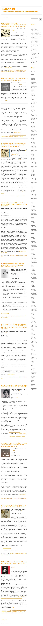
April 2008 (32, 365)
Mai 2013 (32, 283)
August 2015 (33, 247)
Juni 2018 (32, 202)
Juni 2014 (32, 266)
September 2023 (34, 118)
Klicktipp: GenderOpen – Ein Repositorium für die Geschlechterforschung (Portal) (14, 79)
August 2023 (33, 119)
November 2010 (34, 323)
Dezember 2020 (33, 162)
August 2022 (33, 135)
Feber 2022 (33, 143)
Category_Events (12, 195)
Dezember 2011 (33, 306)
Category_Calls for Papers (14, 255)
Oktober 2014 (33, 261)
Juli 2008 (32, 361)
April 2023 (32, 124)
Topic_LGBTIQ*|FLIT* (12, 71)
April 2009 (32, 349)
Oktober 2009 (33, 341)
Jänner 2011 (33, 321)
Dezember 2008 (33, 354)
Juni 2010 (32, 330)
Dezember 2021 (33, 146)
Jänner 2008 (33, 369)
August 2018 (33, 199)
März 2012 (33, 302)
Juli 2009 (32, 345)
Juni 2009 (32, 346)
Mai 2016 (32, 235)
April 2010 (32, 333)
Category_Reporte (34, 38)
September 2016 (34, 230)
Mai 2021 (32, 155)
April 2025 (32, 92)
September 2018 (34, 198)
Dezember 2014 (33, 258)
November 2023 (34, 115)
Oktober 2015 (33, 245)
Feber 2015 (33, 255)
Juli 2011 (32, 313)
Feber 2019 (33, 191)
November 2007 (34, 372)
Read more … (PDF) (11, 374)
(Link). (16, 94)
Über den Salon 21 (10, 3)
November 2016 (34, 227)
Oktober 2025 (33, 84)
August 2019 (33, 183)
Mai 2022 (32, 139)
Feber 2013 (33, 287)
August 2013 (33, 279)
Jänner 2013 (33, 289)
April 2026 (32, 76)
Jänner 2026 (33, 80)
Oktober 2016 (33, 229)
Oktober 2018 (33, 197)
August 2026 (33, 71)
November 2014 (34, 259)
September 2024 (34, 102)
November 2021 (34, 147)
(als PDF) (17, 275)
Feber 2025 (33, 95)
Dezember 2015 (33, 242)
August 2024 (33, 103)
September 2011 (34, 310)
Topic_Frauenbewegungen (8, 136)
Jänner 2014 (33, 273)
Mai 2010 (32, 332)
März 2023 (33, 126)
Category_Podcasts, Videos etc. (36, 34)
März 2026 (33, 78)
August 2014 (33, 263)
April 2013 (32, 285)
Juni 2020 (32, 170)
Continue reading (17, 132)
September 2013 (34, 278)
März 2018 (33, 206)
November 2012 (34, 291)
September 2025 (34, 86)
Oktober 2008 (33, 357)
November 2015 (34, 243)
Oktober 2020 (33, 165)
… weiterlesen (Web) (22, 494)
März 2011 (33, 318)
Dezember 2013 (33, 274)
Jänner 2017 (33, 225)
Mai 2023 (32, 123)
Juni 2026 (32, 74)
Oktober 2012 (33, 293)
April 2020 (32, 173)
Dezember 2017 (33, 210)
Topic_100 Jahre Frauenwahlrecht (6, 498)
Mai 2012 (32, 299)
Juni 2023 (32, 122)
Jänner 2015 (33, 257)
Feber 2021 (33, 159)
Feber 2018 (33, 207)
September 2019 (34, 182)
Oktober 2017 (33, 213)
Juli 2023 (32, 120)
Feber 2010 (33, 336)
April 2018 (32, 205)
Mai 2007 (32, 380)
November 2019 (34, 179)
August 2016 (33, 231)
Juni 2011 (32, 314)
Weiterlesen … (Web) (8, 67)
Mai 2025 (32, 91)
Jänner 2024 (33, 112)
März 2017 (33, 222)
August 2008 (33, 360)
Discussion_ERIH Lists (34, 41)
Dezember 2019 (33, 178)
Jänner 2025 (33, 96)
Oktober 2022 (33, 132)
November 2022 (34, 131)
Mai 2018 (32, 203)
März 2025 (33, 94)
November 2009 (34, 340)
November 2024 (34, 99)
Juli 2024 (32, 104)
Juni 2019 (32, 186)
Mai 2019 (32, 187)
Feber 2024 (33, 111)
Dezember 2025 (33, 82)
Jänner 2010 (33, 337)
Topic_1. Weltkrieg (21, 496)
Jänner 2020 (33, 177)
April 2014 (32, 269)
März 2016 (33, 238)
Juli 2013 (32, 281)
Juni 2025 (32, 90)
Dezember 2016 (33, 226)
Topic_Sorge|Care (10, 612)
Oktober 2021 (33, 148)
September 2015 (34, 246)
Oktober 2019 (33, 181)
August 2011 (33, 311)
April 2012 (32, 301)
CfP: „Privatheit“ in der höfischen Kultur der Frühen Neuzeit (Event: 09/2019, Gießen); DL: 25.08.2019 (14, 204)
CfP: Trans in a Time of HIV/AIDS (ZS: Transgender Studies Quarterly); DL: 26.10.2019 (13, 505)
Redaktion (23, 71)
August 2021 (33, 151)
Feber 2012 (33, 303)
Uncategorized (33, 64)
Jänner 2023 (33, 128)
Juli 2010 (32, 329)
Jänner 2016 (33, 241)
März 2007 (33, 382)
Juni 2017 (32, 218)
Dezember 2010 (33, 322)
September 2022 (34, 134)
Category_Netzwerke (34, 30)
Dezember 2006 (33, 386)
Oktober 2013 (33, 277)
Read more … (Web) (7, 548)
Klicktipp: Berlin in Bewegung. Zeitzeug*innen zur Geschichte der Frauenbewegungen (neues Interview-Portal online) (14, 24)
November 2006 (34, 388)
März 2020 (33, 174)
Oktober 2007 (33, 373)
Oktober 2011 (33, 309)
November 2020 (34, 163)
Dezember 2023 (33, 114)
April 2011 (32, 317)
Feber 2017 (33, 223)
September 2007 (34, 374)
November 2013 (34, 275)
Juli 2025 (32, 88)
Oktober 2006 (33, 389)
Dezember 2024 (33, 98)
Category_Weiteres (34, 39)
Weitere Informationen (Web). (14, 432)
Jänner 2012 (33, 305)
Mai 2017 (32, 219)
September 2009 (34, 342)
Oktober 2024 (33, 100)
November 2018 (34, 195)
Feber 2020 (33, 175)
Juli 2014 (32, 265)
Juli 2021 (32, 152)
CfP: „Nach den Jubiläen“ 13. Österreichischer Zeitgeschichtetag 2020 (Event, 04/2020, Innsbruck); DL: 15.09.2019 (14, 444)
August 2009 (33, 344)
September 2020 (34, 166)
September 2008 (34, 358)
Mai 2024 (32, 107)
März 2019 (33, 190)
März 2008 (33, 366)
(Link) (17, 397)
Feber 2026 (33, 79)
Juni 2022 (32, 138)
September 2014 (34, 262)
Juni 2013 (32, 282)
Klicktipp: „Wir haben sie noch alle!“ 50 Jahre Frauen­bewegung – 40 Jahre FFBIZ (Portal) (14, 562)
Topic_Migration (4, 612)
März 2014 (33, 270)
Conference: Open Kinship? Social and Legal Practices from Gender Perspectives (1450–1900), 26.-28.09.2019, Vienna (13, 145)
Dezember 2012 (33, 290)
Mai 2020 (32, 171)
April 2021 (32, 156)
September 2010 (34, 326)
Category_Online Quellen (35, 33)
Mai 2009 (32, 348)
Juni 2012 (32, 298)
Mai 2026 (32, 75)
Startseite (3, 3)
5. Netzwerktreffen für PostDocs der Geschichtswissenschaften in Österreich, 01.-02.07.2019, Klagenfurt (12, 265)
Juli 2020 (32, 169)
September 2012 (34, 294)
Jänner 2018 (33, 209)
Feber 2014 (33, 271)
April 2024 (32, 108)
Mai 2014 (32, 267)
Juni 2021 (32, 154)
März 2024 (33, 110)
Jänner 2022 (33, 144)
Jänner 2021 (33, 160)
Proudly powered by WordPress (6, 623)
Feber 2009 (33, 352)
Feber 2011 (33, 319)
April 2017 (32, 221)
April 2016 (32, 237)
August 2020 (33, 167)
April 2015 (32, 253)
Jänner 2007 (33, 385)
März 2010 (33, 334)
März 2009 (33, 350)
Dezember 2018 (33, 194)
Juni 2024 (32, 106)
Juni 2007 (32, 378)
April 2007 (32, 381)
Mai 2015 (32, 251)
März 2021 (33, 158)
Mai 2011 (32, 315)
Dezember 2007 (33, 370)
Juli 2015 (32, 249)
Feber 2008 (33, 368)
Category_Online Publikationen (15, 70)
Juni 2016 (32, 234)
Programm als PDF (14, 154)
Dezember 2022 (33, 130)
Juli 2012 (32, 297)
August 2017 (33, 215)
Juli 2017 (32, 217)
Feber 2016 (33, 239)
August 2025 (33, 87)
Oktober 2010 (33, 325)
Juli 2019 (32, 185)
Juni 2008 (32, 362)
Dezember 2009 (33, 338)
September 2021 (34, 150)
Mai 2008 (32, 364)
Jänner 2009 (33, 353)
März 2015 (33, 254)
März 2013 (33, 286)
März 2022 (33, 142)
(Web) (13, 30)
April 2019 (32, 189)
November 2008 (34, 356)
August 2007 (33, 376)
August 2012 (33, 295)
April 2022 (32, 140)
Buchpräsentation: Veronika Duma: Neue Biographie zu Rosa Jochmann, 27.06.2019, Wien (14, 385)
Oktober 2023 (33, 116)
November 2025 (34, 83)
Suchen (32, 17)
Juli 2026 (32, 72)
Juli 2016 (32, 233)
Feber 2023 (33, 127)
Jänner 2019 (33, 193)
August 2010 (33, 328)
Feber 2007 (33, 384)
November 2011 (34, 307)
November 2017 (34, 211)
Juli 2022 (32, 136)
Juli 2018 (32, 201)
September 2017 (34, 214)
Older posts (4, 619)
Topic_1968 (6, 71)
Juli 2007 (32, 377)
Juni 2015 (32, 250)
